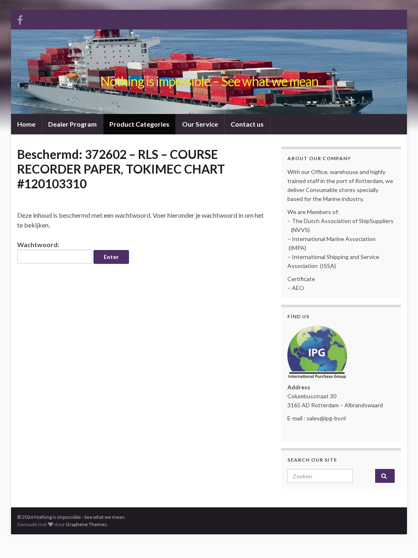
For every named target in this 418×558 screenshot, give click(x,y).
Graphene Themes (86, 524)
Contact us (247, 124)
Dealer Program (72, 124)
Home (26, 124)
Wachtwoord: (38, 244)
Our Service (200, 124)
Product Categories (139, 124)
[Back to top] (399, 539)
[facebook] (20, 19)
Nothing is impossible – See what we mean (209, 81)
